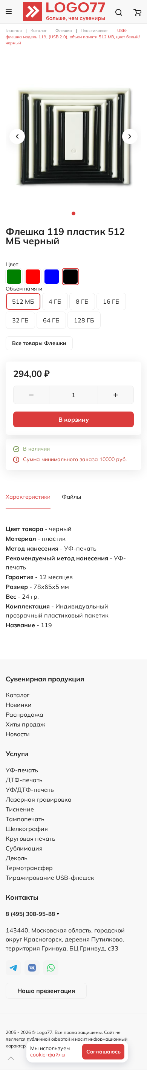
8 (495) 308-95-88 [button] (31, 913)
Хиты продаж (25, 724)
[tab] (73, 136)
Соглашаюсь (103, 1051)
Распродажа (24, 714)
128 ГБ (84, 320)
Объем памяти (24, 288)
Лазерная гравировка (39, 799)
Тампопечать (25, 819)
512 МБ (23, 301)
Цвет (12, 264)
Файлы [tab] (71, 496)
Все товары (39, 343)
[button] (9, 11)
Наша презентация (46, 990)
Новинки (19, 704)
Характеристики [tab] (28, 496)
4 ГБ (55, 301)
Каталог (17, 695)
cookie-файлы (47, 1054)
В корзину (73, 419)
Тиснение (20, 809)
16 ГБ (111, 301)
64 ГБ (51, 320)
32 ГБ (20, 320)
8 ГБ (82, 301)
